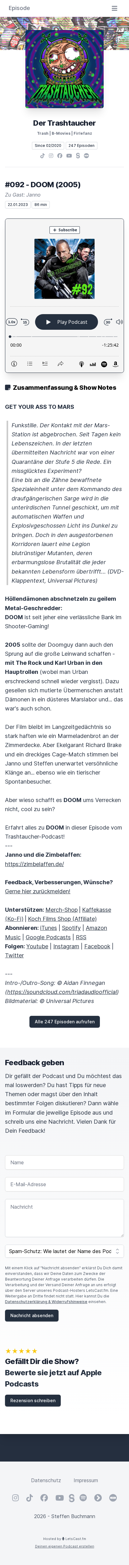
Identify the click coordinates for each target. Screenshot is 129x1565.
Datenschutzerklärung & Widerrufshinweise (46, 1301)
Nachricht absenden (31, 1315)
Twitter (14, 955)
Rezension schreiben (32, 1400)
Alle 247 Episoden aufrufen (65, 1021)
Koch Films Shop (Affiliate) (62, 918)
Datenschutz (46, 1480)
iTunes (48, 928)
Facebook (97, 946)
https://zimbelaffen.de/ (34, 864)
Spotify (71, 928)
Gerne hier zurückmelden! (37, 891)
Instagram (66, 946)
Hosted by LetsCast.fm (64, 1539)
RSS (81, 937)
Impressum (86, 1480)
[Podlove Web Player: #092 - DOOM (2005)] (64, 296)
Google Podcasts (48, 937)
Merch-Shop (61, 909)
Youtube (37, 946)
